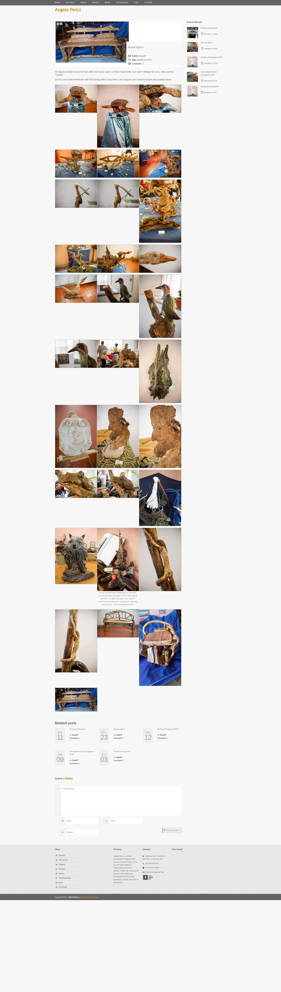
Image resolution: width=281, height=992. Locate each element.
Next (61, 23)
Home (57, 3)
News (107, 3)
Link (136, 3)
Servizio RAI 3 (118, 821)
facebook (145, 969)
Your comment (68, 880)
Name (69, 912)
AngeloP (142, 148)
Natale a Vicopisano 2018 (167, 821)
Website (70, 924)
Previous (57, 23)
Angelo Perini (68, 9)
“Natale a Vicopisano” (122, 843)
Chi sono (70, 3)
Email (112, 912)
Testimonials (122, 3)
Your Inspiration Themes (89, 989)
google (150, 969)
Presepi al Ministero (78, 821)
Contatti (148, 3)
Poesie (95, 3)
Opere (83, 3)
